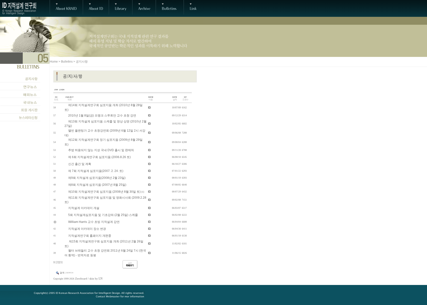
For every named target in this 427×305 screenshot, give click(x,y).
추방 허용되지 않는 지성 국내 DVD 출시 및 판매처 (101, 150)
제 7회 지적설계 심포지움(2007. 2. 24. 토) (95, 171)
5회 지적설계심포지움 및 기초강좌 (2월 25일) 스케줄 (103, 215)
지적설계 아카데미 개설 (83, 208)
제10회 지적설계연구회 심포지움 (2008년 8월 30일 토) (104, 191)
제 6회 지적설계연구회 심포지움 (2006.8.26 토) (99, 157)
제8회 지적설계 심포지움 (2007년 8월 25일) (97, 185)
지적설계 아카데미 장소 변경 (87, 229)
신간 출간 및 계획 (79, 164)
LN (101, 278)
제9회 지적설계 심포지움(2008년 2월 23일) (97, 178)
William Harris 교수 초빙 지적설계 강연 (94, 222)
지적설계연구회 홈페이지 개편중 (89, 235)
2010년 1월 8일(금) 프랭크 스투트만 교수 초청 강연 (102, 115)
